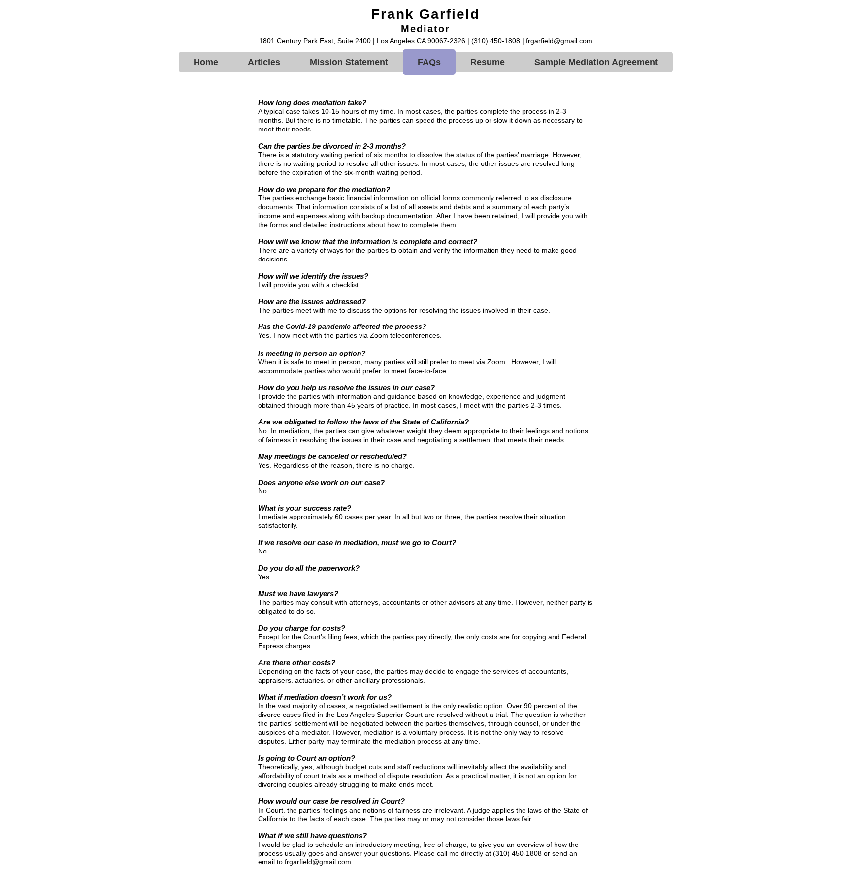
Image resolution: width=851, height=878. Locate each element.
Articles (264, 62)
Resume (487, 62)
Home (206, 62)
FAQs (429, 62)
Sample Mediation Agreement (596, 62)
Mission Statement (349, 62)
